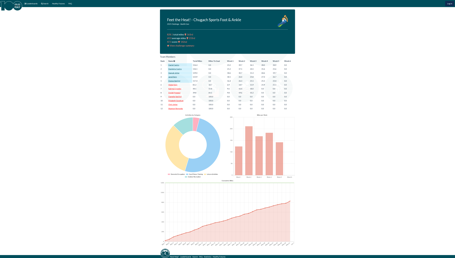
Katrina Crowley (174, 89)
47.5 (169, 41)
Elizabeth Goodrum (175, 101)
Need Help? (174, 257)
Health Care (184, 24)
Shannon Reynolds (175, 108)
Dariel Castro (173, 65)
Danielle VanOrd (174, 97)
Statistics (207, 257)
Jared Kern (172, 77)
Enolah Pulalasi (174, 93)
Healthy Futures (58, 3)
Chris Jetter (173, 104)
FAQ (70, 3)
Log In (449, 3)
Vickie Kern (172, 85)
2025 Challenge (173, 24)
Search (195, 257)
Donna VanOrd (174, 81)
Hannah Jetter (174, 73)
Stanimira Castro (175, 69)
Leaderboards (185, 257)
